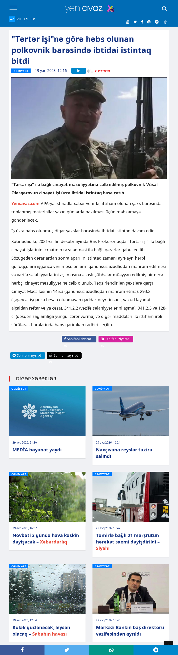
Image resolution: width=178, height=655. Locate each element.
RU (19, 19)
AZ (12, 19)
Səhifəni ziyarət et (77, 342)
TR (33, 19)
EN (26, 19)
